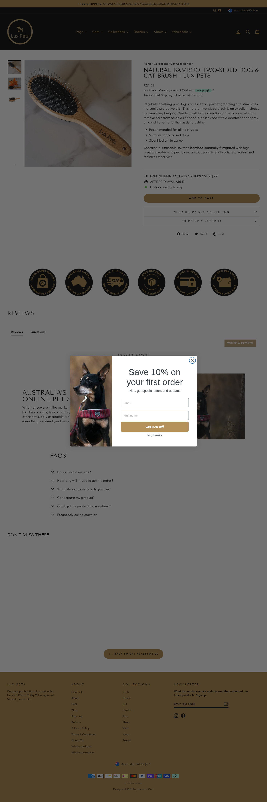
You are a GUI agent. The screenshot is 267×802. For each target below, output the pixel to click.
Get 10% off (154, 426)
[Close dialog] (192, 360)
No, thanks (154, 435)
